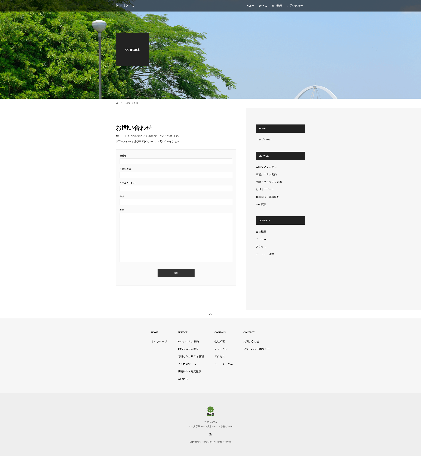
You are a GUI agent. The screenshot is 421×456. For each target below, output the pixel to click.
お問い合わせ (295, 5)
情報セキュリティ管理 (269, 182)
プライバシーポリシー (256, 348)
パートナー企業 (265, 254)
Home (250, 5)
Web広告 (261, 204)
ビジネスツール (265, 189)
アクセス (261, 246)
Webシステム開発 (266, 166)
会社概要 (277, 5)
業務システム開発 (266, 174)
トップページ (264, 139)
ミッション (262, 239)
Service (262, 5)
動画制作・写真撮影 (267, 197)
